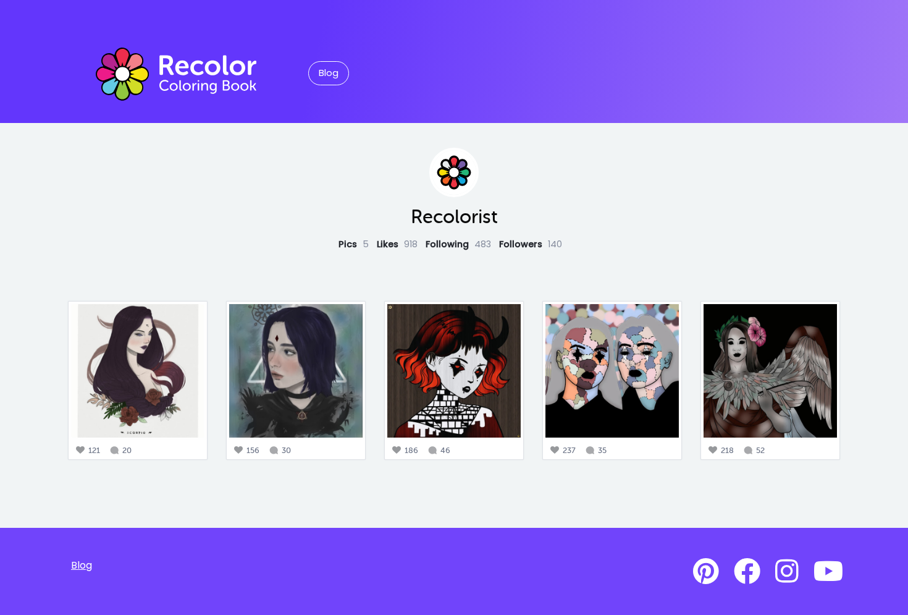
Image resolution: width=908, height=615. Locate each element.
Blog (328, 73)
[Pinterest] (706, 571)
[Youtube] (828, 571)
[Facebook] (747, 571)
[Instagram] (787, 571)
